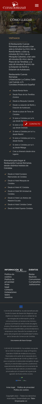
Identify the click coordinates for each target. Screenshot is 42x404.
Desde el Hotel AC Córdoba (18, 187)
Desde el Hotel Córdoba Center (20, 204)
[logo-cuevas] (14, 3)
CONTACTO (34, 124)
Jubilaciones (34, 284)
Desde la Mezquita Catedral (23, 101)
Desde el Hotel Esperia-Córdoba (20, 208)
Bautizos (33, 277)
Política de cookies (21, 390)
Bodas (32, 274)
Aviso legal (11, 387)
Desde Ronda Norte (20, 90)
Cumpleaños (34, 282)
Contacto (9, 289)
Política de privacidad (26, 387)
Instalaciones (10, 292)
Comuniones (34, 279)
